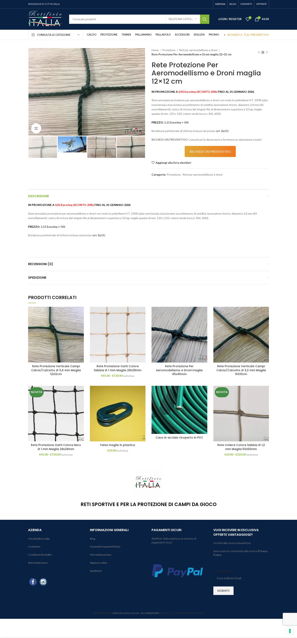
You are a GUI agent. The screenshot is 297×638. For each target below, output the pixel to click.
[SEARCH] (204, 19)
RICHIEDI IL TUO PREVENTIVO (248, 34)
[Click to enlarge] (36, 128)
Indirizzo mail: (222, 571)
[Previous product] (259, 52)
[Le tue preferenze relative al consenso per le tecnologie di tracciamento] (290, 631)
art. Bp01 (222, 131)
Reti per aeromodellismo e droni (198, 50)
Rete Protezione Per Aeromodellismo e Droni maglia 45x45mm (179, 370)
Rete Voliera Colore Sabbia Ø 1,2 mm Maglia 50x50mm (241, 447)
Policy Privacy (168, 613)
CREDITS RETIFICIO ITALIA (190, 613)
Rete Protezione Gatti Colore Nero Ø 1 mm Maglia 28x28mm (56, 447)
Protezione (169, 50)
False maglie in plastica (117, 445)
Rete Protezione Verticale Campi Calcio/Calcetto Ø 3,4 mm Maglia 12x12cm (56, 370)
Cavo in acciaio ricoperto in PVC (179, 438)
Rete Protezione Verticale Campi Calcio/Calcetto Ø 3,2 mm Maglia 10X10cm (241, 370)
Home (155, 50)
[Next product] (267, 52)
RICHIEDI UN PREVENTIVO (210, 151)
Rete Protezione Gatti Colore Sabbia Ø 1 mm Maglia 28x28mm (117, 368)
